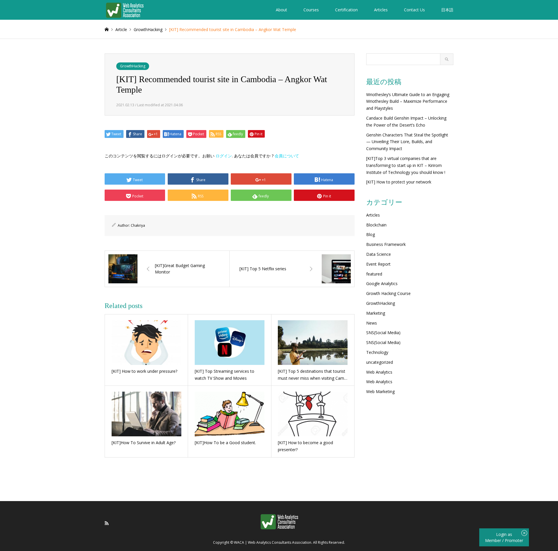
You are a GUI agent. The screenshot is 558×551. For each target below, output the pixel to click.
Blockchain (376, 225)
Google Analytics (382, 283)
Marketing (375, 313)
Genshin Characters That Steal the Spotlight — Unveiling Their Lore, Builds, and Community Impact (407, 142)
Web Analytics (379, 372)
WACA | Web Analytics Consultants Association (272, 542)
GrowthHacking (132, 66)
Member (493, 540)
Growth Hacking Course (388, 293)
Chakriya (138, 225)
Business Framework (386, 244)
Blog (370, 234)
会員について (287, 156)
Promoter (514, 540)
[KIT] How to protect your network (398, 182)
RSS (107, 523)
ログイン (224, 156)
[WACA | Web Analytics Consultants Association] (124, 9)
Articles (381, 9)
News (371, 323)
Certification (346, 9)
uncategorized (379, 362)
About (281, 9)
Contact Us (414, 9)
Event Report (378, 264)
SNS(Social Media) (383, 332)
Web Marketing (380, 391)
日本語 (447, 9)
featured (374, 274)
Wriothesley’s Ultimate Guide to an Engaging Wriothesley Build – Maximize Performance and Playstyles (407, 101)
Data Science (378, 254)
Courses (311, 9)
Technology (377, 352)
